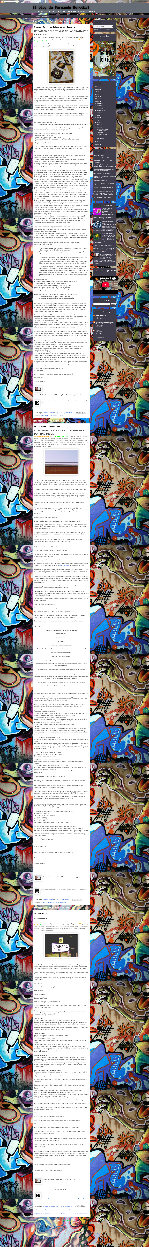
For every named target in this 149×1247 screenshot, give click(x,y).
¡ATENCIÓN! (99, 332)
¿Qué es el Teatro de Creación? (103, 245)
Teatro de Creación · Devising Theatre (52, 415)
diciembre (99, 103)
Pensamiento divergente (100, 180)
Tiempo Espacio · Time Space (101, 197)
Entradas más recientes (42, 1214)
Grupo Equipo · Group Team (101, 173)
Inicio (63, 1214)
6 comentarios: (65, 899)
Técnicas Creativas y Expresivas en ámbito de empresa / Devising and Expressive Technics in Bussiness (103, 193)
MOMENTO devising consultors (105, 322)
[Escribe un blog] (79, 413)
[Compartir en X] (81, 413)
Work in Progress (64, 565)
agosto (99, 113)
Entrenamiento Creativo (100, 158)
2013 (96, 101)
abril (98, 122)
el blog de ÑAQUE (101, 315)
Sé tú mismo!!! (40, 913)
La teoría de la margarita (108, 233)
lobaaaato (78, 1233)
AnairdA (98, 330)
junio (98, 117)
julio (98, 115)
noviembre (100, 105)
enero (98, 141)
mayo (98, 120)
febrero (99, 127)
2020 (96, 89)
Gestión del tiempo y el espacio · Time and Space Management (103, 169)
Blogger (97, 1233)
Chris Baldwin (100, 337)
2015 (96, 96)
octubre (99, 108)
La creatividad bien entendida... (47, 426)
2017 (96, 91)
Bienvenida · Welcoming (42, 16)
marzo (98, 124)
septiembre (100, 110)
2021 (96, 87)
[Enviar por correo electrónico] (77, 413)
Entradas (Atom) (65, 1220)
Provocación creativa (107, 221)
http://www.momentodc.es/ (49, 1181)
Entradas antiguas (81, 1214)
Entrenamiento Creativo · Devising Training (53, 902)
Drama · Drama (97, 155)
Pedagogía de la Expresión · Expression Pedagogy (55, 1209)
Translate (107, 29)
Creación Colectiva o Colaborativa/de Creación (54, 27)
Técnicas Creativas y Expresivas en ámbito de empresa (103, 188)
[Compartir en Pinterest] (85, 413)
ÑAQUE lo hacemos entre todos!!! (104, 317)
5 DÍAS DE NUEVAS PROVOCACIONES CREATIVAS (107, 210)
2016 (96, 94)
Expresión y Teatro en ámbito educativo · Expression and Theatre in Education (104, 165)
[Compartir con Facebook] (83, 413)
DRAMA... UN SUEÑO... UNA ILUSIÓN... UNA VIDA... (108, 254)
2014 (96, 99)
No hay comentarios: (67, 412)
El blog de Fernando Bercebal (61, 7)
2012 (96, 144)
